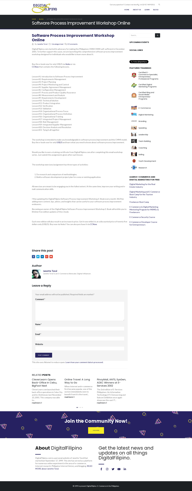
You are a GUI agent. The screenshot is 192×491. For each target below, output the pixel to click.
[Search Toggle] (159, 4)
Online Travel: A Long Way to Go (77, 381)
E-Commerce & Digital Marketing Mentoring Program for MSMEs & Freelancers (144, 209)
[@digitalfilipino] (107, 469)
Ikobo (67, 64)
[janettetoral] (101, 469)
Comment (40, 299)
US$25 (59, 142)
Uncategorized (57, 44)
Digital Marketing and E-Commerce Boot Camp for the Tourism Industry (144, 194)
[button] (77, 407)
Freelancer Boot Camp (139, 202)
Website (39, 344)
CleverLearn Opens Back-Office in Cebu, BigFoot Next (44, 382)
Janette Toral (42, 44)
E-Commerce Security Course (142, 217)
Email (51, 256)
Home (126, 10)
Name (38, 324)
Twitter (38, 256)
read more (36, 403)
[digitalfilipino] (119, 469)
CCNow (35, 67)
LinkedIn (42, 256)
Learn (147, 10)
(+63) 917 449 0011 (147, 4)
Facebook (33, 256)
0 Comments (72, 44)
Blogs (155, 10)
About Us (137, 10)
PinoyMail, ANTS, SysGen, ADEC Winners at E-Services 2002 (111, 382)
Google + (46, 256)
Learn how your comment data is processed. (84, 362)
